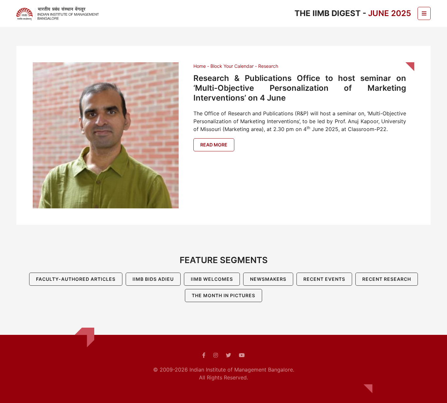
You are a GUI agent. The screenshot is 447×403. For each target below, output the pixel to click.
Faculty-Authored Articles (76, 279)
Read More (213, 144)
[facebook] (204, 355)
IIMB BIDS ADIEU (153, 279)
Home (199, 66)
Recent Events (324, 279)
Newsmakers (268, 279)
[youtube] (242, 355)
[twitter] (228, 355)
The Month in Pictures (223, 295)
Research (268, 66)
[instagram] (215, 355)
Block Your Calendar (232, 66)
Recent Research (386, 279)
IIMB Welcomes (212, 279)
